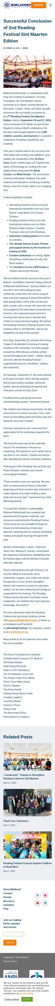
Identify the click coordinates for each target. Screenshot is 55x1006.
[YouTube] (37, 903)
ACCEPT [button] (27, 999)
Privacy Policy (10, 961)
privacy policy (26, 993)
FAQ (5, 909)
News (25, 48)
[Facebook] (37, 895)
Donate (7, 897)
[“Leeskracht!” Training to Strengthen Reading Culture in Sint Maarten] (27, 756)
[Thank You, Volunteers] (27, 802)
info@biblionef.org (18, 632)
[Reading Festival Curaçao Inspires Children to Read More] (27, 845)
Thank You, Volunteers (16, 821)
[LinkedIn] (45, 903)
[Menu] (50, 5)
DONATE (38, 5)
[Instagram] (45, 895)
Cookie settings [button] (11, 999)
